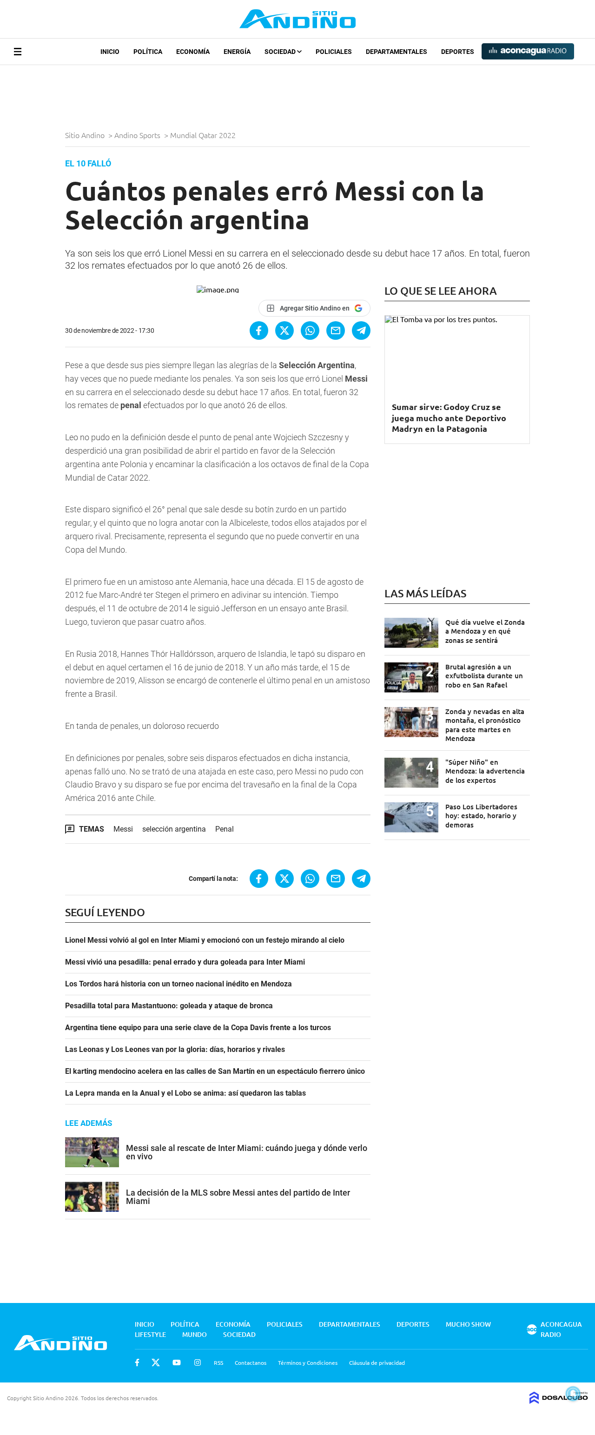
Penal (224, 829)
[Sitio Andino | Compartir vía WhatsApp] (310, 330)
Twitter (155, 1362)
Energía (237, 51)
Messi (123, 829)
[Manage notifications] (573, 1393)
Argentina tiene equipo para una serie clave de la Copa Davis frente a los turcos (198, 1028)
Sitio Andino (85, 134)
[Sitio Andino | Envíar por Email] (335, 330)
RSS (218, 1362)
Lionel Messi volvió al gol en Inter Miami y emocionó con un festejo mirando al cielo (204, 940)
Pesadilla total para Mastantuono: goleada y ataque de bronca (169, 1006)
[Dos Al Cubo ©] (558, 1400)
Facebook (137, 1362)
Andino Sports (138, 134)
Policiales (334, 51)
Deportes (457, 51)
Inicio (109, 51)
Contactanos (250, 1362)
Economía (193, 51)
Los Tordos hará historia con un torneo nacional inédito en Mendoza (178, 984)
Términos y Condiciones (307, 1362)
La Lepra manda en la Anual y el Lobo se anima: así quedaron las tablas (185, 1093)
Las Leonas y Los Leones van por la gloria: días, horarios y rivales (175, 1049)
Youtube (176, 1362)
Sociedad (280, 51)
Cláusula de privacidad (377, 1362)
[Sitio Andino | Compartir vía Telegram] (361, 330)
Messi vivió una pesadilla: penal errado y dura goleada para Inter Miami (185, 962)
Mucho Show (468, 1324)
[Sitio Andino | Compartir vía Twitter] (284, 330)
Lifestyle (150, 1334)
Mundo (194, 1334)
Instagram (197, 1362)
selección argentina (174, 829)
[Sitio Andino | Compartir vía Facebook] (259, 330)
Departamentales (396, 51)
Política (147, 51)
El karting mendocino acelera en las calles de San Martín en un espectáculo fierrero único (215, 1071)
